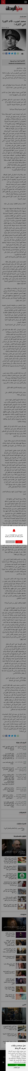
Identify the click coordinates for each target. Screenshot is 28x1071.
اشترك (19, 542)
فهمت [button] (16, 1065)
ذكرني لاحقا (10, 542)
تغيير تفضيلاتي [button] (17, 1067)
